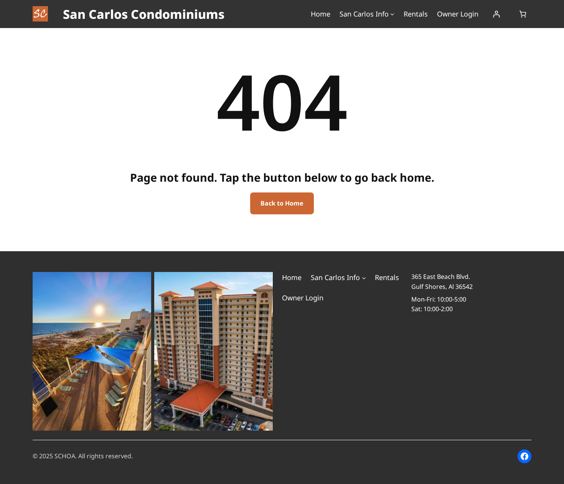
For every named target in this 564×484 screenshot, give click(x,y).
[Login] (496, 14)
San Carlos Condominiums (143, 14)
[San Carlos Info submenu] (392, 14)
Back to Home (282, 203)
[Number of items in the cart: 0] (522, 14)
